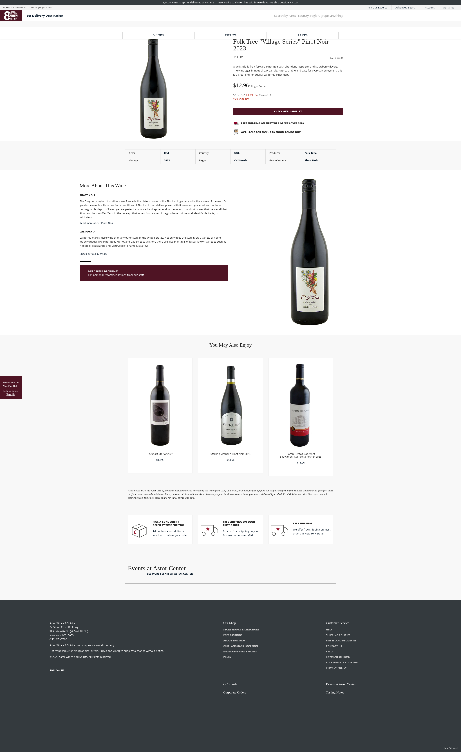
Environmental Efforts (240, 651)
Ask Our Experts (377, 7)
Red (166, 153)
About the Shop (234, 640)
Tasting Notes (335, 692)
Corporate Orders (234, 692)
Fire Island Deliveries (341, 640)
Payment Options (338, 657)
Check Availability (288, 111)
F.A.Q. (329, 651)
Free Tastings (232, 635)
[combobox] (354, 15)
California (240, 160)
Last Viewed (451, 748)
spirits (231, 35)
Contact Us (334, 646)
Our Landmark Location (240, 646)
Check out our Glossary (93, 254)
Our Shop (449, 7)
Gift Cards (230, 684)
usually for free (239, 2)
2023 (167, 160)
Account (430, 7)
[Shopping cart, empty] (451, 15)
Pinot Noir (311, 160)
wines (158, 35)
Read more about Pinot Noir (96, 223)
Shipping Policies (338, 635)
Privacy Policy (336, 668)
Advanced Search (405, 7)
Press (227, 657)
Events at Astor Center (340, 684)
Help (329, 629)
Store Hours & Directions (241, 629)
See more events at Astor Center (170, 573)
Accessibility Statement (343, 662)
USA (237, 153)
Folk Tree (311, 153)
